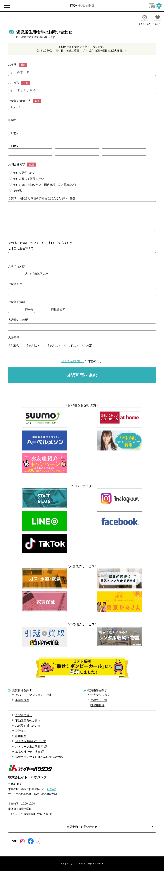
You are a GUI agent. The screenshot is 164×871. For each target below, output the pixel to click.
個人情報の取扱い (72, 361)
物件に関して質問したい (28, 178)
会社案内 (20, 730)
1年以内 (73, 345)
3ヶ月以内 (33, 345)
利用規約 (20, 736)
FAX (15, 146)
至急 (15, 345)
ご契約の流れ (23, 715)
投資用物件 (97, 705)
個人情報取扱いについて (30, 741)
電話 (15, 133)
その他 (17, 190)
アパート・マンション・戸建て (34, 694)
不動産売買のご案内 (27, 720)
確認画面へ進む (82, 375)
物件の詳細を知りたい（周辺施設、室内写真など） (45, 184)
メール (16, 107)
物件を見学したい (24, 172)
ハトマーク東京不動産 (29, 746)
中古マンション (100, 694)
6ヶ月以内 (53, 345)
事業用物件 (22, 700)
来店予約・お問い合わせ (82, 826)
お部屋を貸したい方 (27, 725)
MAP (51, 789)
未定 (89, 345)
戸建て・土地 (98, 700)
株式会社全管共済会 (27, 751)
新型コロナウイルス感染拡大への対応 (39, 757)
